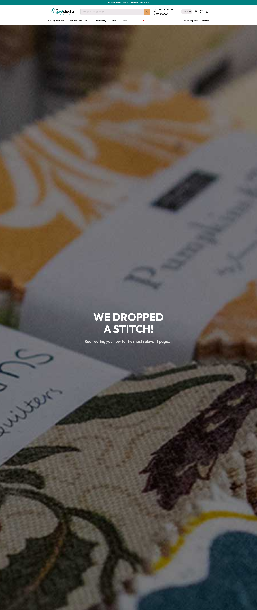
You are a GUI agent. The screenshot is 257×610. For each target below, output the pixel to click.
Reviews (205, 20)
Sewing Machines (56, 20)
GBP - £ (185, 12)
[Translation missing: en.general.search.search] (147, 12)
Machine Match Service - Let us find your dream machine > (129, 2)
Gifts (135, 20)
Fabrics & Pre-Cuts (78, 20)
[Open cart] (207, 11)
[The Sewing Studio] (62, 12)
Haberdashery (99, 20)
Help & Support (191, 20)
